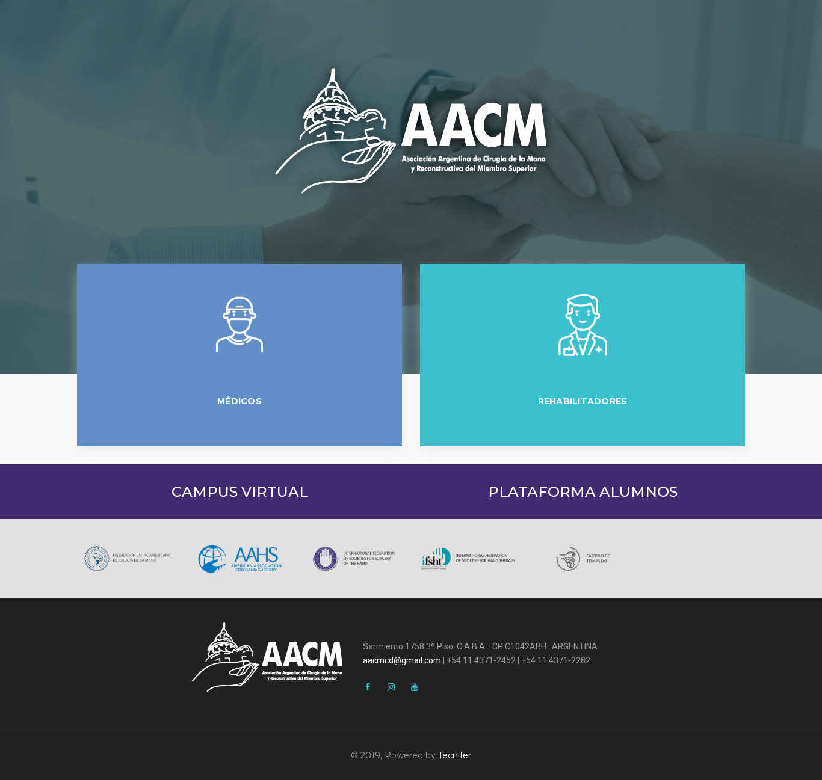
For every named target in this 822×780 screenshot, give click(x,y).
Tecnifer (454, 755)
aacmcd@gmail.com (402, 660)
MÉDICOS (239, 401)
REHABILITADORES (583, 401)
